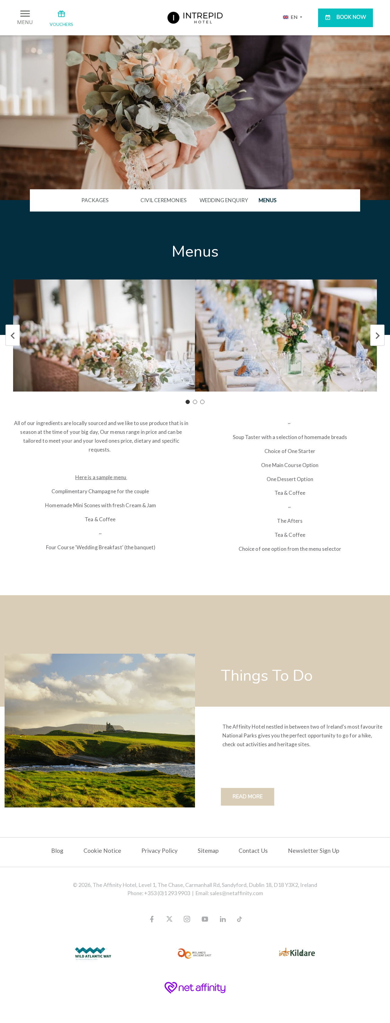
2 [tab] (196, 403)
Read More (247, 796)
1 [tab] (189, 403)
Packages (94, 200)
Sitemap (208, 850)
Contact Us (253, 850)
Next (377, 335)
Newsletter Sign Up (313, 850)
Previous (12, 335)
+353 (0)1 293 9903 (167, 893)
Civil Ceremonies (163, 200)
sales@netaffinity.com (236, 893)
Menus (267, 200)
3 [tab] (203, 403)
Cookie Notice (102, 850)
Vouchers (61, 24)
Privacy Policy (159, 850)
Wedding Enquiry (224, 200)
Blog (57, 850)
